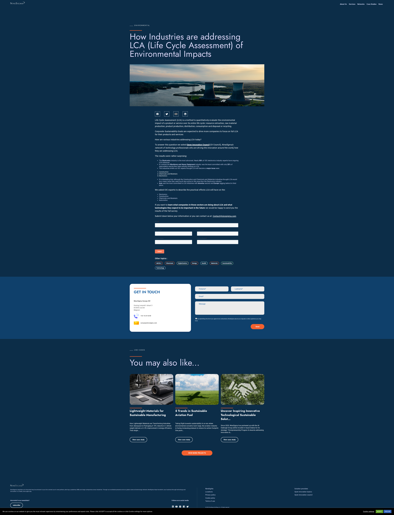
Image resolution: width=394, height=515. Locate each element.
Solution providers (301, 489)
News (381, 4)
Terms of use (210, 501)
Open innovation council (303, 495)
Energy (194, 263)
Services (352, 4)
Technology (160, 268)
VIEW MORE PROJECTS (197, 453)
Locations (209, 492)
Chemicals (169, 263)
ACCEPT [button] (379, 511)
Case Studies (371, 4)
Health (204, 263)
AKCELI (158, 263)
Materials (214, 263)
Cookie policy (210, 498)
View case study (138, 440)
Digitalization (182, 263)
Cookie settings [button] (368, 511)
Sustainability (227, 263)
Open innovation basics (303, 492)
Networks (361, 4)
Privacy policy (210, 495)
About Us (343, 4)
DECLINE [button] (387, 511)
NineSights (209, 489)
